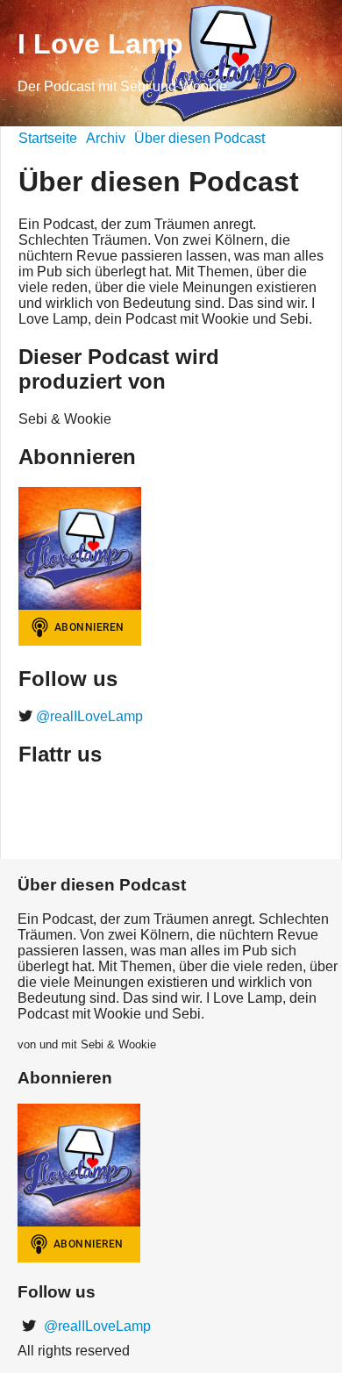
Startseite (47, 138)
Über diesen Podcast (199, 138)
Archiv (105, 138)
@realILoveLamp (87, 716)
